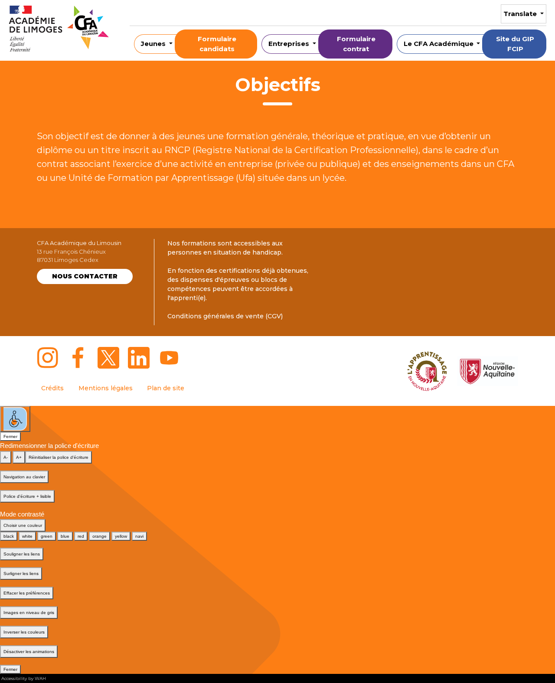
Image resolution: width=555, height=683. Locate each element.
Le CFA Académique (439, 43)
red (81, 536)
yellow (121, 536)
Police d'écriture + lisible (27, 496)
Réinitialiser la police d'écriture (58, 457)
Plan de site (165, 388)
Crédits (52, 388)
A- (5, 457)
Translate (521, 14)
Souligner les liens (21, 554)
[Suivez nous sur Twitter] (108, 358)
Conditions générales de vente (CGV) (225, 316)
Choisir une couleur (22, 525)
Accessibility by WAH (23, 678)
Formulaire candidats (217, 44)
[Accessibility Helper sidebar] (15, 419)
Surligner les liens (21, 573)
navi (139, 536)
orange (99, 536)
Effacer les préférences (26, 593)
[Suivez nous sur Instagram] (48, 358)
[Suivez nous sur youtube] (169, 358)
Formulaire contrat (356, 44)
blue (65, 536)
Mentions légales (105, 388)
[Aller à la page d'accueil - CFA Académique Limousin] (58, 30)
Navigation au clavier (24, 476)
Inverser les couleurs (24, 632)
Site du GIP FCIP (515, 44)
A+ (19, 457)
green (46, 536)
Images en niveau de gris (28, 612)
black (8, 536)
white (27, 536)
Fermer (10, 436)
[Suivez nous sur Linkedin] (139, 358)
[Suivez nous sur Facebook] (78, 358)
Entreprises (289, 43)
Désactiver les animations (28, 651)
